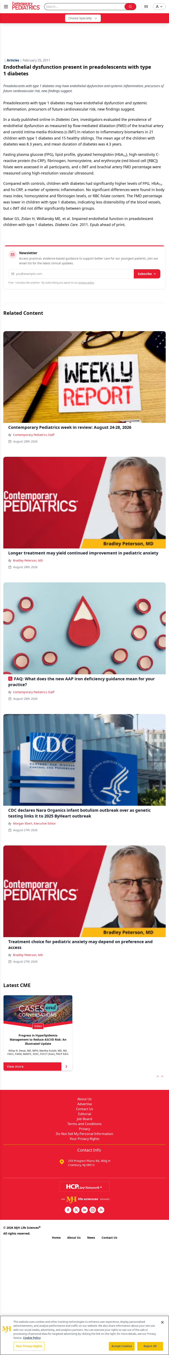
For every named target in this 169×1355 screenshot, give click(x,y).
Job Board (84, 1119)
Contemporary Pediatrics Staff (33, 435)
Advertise (84, 1104)
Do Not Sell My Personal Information (84, 1133)
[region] (84, 1335)
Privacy (84, 1129)
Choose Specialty (80, 18)
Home (56, 1238)
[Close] (162, 1322)
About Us (84, 1099)
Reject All (150, 1346)
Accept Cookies (121, 1346)
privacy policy (86, 282)
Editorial (84, 1114)
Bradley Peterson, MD (28, 560)
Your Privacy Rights (85, 1138)
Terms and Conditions (84, 1124)
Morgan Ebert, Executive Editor (34, 823)
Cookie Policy (32, 1338)
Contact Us (84, 1109)
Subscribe (145, 274)
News (91, 1238)
